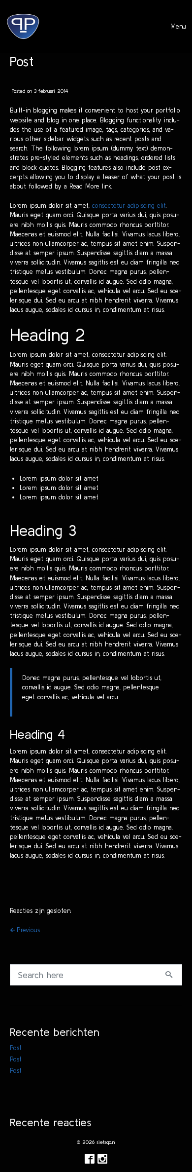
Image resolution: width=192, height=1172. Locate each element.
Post (16, 1048)
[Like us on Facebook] (90, 1159)
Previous (28, 930)
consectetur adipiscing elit (129, 205)
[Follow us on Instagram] (102, 1159)
